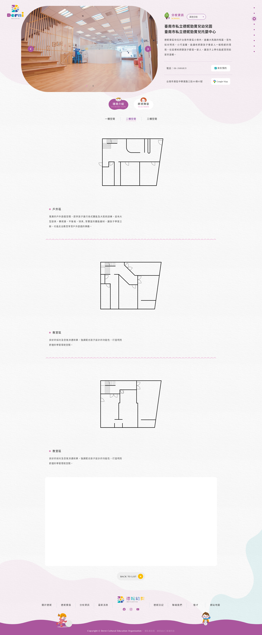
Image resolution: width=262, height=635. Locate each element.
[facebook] (124, 609)
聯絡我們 (177, 605)
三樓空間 (152, 119)
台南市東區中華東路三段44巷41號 (184, 82)
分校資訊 (85, 605)
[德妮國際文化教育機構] (131, 599)
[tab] (118, 103)
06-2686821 (180, 68)
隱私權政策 (150, 631)
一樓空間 (110, 119)
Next (148, 49)
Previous (31, 49)
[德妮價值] (254, 14)
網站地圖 (215, 605)
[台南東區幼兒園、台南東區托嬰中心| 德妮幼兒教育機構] (15, 12)
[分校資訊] (254, 19)
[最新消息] (254, 25)
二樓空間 (131, 119)
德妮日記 (159, 605)
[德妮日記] (254, 35)
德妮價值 (66, 605)
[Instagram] (131, 609)
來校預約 (222, 68)
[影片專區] (254, 46)
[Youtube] (138, 609)
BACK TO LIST (128, 577)
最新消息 (103, 605)
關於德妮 (47, 605)
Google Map (222, 82)
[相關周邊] (254, 41)
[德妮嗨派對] (254, 30)
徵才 (195, 605)
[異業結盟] (254, 52)
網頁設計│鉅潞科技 (166, 631)
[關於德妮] (254, 8)
